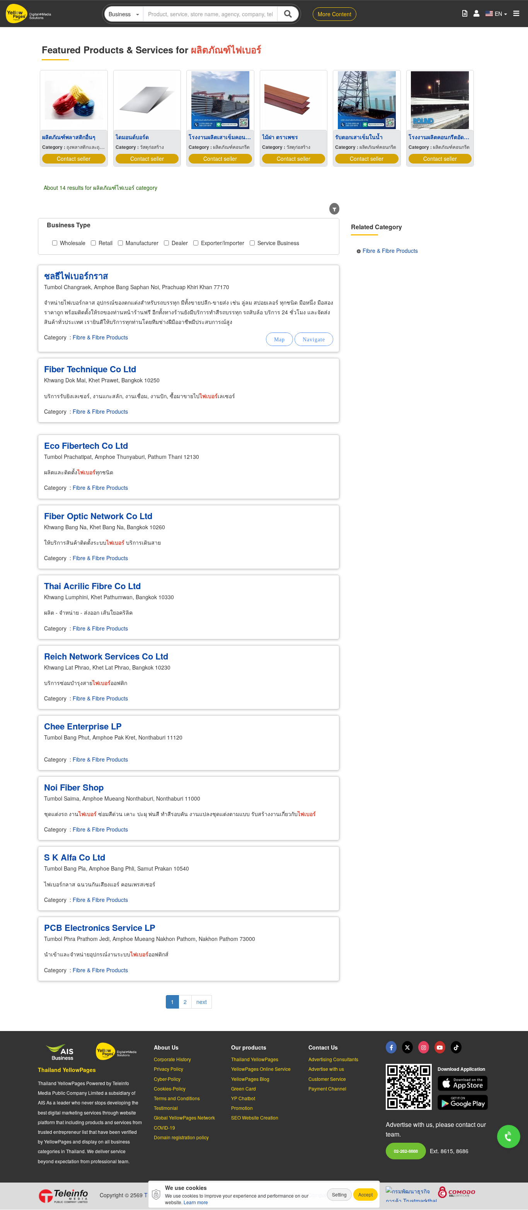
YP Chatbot (243, 1098)
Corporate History (172, 1059)
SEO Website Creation (254, 1117)
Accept (365, 1194)
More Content (334, 14)
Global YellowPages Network (184, 1117)
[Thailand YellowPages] (407, 1047)
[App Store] (464, 1083)
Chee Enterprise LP (83, 726)
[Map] (279, 339)
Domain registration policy (181, 1137)
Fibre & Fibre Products (100, 337)
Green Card (243, 1088)
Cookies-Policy (170, 1088)
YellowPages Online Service (261, 1068)
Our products (248, 1047)
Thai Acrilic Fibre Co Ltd (92, 585)
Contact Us (323, 1047)
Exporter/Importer (222, 243)
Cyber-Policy (167, 1078)
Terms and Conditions (177, 1098)
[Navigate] (314, 339)
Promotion (242, 1107)
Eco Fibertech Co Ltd (86, 445)
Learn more (196, 1202)
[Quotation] (464, 14)
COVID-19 (164, 1127)
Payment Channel (327, 1088)
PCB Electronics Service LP (99, 927)
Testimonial (166, 1107)
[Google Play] (464, 1102)
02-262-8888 (406, 1151)
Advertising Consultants (333, 1059)
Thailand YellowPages (67, 1070)
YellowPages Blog (250, 1078)
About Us (166, 1047)
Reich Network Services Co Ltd (106, 656)
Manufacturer (142, 243)
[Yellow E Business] (391, 1047)
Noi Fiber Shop (74, 787)
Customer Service (327, 1078)
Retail (105, 243)
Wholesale (72, 243)
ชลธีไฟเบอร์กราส (76, 275)
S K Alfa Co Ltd (74, 857)
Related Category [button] (376, 226)
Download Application (461, 1068)
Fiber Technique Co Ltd (90, 369)
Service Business (278, 243)
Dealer (180, 243)
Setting (339, 1194)
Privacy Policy (168, 1068)
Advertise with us (326, 1068)
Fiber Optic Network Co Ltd (98, 516)
